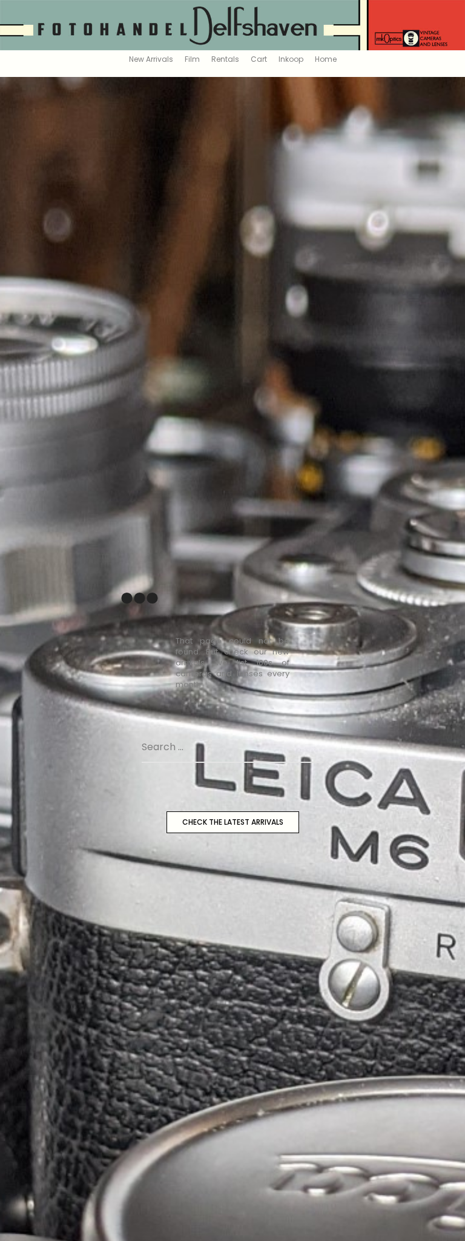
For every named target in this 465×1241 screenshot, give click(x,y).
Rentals (225, 59)
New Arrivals (151, 59)
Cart (259, 59)
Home (326, 59)
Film (192, 59)
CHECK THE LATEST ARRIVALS (232, 822)
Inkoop (291, 59)
